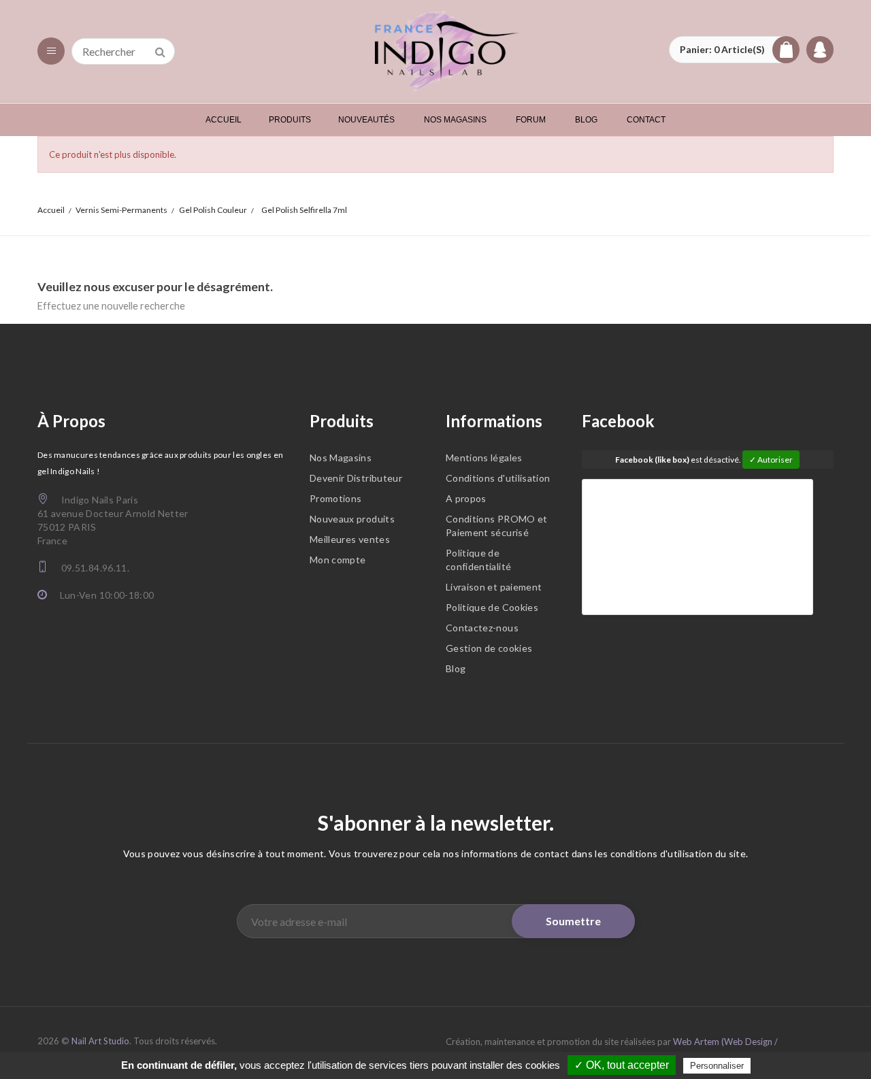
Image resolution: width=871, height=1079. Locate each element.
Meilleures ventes (350, 539)
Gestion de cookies (489, 648)
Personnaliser (717, 1066)
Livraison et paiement (494, 587)
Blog (455, 668)
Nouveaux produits (352, 519)
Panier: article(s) (722, 49)
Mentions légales (484, 457)
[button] (734, 49)
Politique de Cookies (492, 607)
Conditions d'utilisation (498, 478)
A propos (466, 498)
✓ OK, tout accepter (621, 1065)
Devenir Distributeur (356, 478)
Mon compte (338, 559)
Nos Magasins (341, 457)
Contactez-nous (482, 627)
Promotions (336, 498)
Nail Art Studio (100, 1040)
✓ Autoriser (771, 459)
